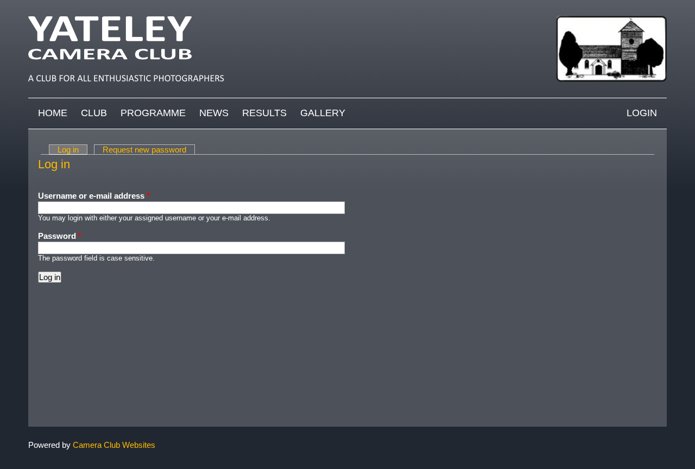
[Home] (347, 5)
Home (52, 112)
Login (642, 112)
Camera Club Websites (114, 444)
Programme (153, 112)
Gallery (322, 112)
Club (94, 112)
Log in (72, 149)
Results (264, 112)
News (214, 112)
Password (59, 235)
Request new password (144, 149)
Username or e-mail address (94, 195)
